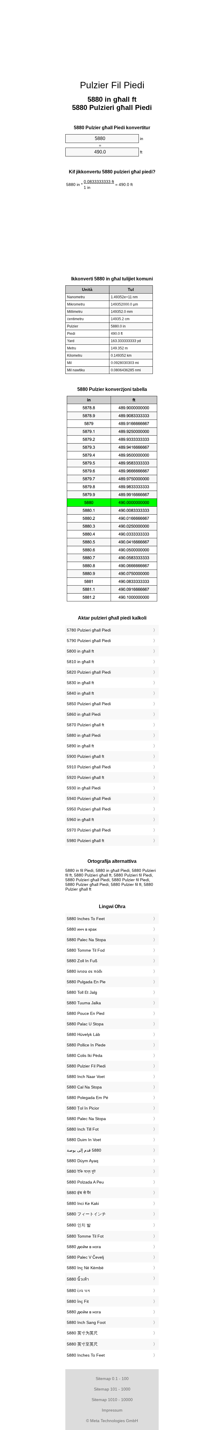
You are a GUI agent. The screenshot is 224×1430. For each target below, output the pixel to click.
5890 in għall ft (80, 746)
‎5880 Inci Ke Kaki (83, 1203)
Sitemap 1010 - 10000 (112, 1399)
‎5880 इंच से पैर (79, 1192)
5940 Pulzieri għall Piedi (89, 798)
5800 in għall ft (80, 651)
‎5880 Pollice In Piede (86, 1045)
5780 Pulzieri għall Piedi (89, 630)
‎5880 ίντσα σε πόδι (84, 971)
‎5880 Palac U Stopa (85, 1024)
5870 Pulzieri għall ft (85, 724)
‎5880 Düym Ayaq (82, 1160)
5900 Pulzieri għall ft (85, 756)
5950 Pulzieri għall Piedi (89, 809)
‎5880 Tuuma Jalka (84, 1003)
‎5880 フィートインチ (86, 1214)
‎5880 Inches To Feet (86, 918)
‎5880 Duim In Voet (84, 1139)
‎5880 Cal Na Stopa (84, 1087)
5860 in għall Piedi (84, 714)
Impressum (112, 1410)
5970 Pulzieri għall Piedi (89, 830)
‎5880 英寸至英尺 (82, 1344)
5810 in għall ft (80, 661)
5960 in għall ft (80, 819)
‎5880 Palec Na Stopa (86, 939)
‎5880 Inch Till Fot (83, 1129)
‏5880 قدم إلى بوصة (84, 1150)
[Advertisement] (112, 36)
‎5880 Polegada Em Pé (87, 1097)
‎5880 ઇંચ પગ (78, 1290)
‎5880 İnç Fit (78, 1301)
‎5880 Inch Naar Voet (86, 1076)
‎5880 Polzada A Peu (85, 1182)
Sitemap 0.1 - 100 (112, 1378)
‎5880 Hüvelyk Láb (83, 1034)
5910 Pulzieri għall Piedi (89, 767)
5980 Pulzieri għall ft (85, 840)
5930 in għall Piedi (84, 788)
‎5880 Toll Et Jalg (82, 992)
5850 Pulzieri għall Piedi (89, 703)
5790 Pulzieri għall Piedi (89, 640)
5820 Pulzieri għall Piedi (89, 672)
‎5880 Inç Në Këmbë (85, 1267)
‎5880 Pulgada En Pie (86, 981)
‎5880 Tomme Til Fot (85, 1236)
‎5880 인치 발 (79, 1225)
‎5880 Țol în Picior (83, 1108)
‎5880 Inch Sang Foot (86, 1322)
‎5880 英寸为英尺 (82, 1333)
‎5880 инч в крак (82, 929)
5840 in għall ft (80, 693)
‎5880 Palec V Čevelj (85, 1257)
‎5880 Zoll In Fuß (82, 960)
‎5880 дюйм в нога (84, 1246)
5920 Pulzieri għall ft (85, 777)
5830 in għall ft (80, 682)
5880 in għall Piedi (84, 735)
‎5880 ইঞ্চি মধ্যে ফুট (81, 1171)
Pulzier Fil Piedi (112, 85)
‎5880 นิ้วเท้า (78, 1279)
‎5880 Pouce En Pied (85, 1013)
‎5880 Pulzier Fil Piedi (86, 1066)
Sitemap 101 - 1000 (112, 1389)
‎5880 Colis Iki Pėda (84, 1055)
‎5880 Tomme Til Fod (86, 950)
